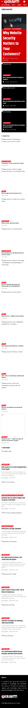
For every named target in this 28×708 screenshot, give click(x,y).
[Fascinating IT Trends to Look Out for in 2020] (13, 150)
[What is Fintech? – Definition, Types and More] (13, 302)
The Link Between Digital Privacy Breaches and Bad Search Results (12, 652)
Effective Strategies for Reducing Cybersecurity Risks (12, 622)
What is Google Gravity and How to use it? (12, 193)
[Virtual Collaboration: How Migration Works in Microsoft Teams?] (13, 239)
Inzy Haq (7, 58)
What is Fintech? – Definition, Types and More (13, 316)
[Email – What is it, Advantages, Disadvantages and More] (13, 362)
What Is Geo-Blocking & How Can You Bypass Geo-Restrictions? (14, 126)
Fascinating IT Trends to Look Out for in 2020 (13, 163)
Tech (22, 495)
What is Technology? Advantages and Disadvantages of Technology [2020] (11, 285)
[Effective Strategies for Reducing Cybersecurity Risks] (14, 611)
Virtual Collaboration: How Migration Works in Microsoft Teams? (13, 254)
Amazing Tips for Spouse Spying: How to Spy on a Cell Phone (13, 499)
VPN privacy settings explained (11, 528)
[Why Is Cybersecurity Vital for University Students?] (14, 69)
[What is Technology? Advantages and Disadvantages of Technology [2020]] (13, 271)
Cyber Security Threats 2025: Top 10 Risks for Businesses (13, 591)
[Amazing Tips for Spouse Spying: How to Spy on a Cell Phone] (14, 488)
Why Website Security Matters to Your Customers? (12, 43)
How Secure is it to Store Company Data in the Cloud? (14, 468)
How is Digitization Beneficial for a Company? (13, 346)
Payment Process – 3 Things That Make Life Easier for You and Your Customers (12, 440)
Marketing (4, 437)
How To (3, 344)
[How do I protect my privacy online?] (13, 209)
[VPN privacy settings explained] (14, 519)
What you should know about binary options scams (14, 102)
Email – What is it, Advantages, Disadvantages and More (13, 376)
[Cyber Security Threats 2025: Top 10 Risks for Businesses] (14, 580)
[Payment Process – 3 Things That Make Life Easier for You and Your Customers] (13, 425)
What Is (3, 191)
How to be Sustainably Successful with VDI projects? (12, 408)
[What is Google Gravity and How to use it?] (13, 180)
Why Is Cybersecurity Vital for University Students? (13, 78)
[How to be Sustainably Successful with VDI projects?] (13, 394)
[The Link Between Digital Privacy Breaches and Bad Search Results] (14, 642)
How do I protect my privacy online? (10, 223)
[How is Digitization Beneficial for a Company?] (13, 332)
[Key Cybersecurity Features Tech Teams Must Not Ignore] (14, 547)
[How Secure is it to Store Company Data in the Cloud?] (14, 457)
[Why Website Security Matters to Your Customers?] (14, 21)
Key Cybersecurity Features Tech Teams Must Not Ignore (12, 558)
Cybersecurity (7, 28)
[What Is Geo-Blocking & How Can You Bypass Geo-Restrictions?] (14, 117)
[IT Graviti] (11, 1)
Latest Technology (16, 28)
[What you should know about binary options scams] (14, 93)
